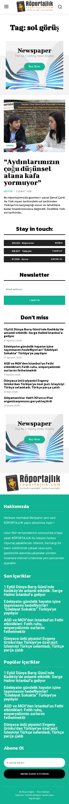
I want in (35, 300)
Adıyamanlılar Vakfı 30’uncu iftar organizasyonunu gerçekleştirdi (28, 399)
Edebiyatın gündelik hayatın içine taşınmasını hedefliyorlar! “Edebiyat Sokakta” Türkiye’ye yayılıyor (31, 349)
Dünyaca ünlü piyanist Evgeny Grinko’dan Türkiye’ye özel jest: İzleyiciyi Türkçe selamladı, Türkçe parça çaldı (34, 384)
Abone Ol (56, 259)
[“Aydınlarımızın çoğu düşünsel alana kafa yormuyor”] (34, 126)
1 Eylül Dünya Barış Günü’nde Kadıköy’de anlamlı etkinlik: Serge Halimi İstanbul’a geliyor (34, 332)
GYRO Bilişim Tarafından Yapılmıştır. (39, 796)
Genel (10, 145)
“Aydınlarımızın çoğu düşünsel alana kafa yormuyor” (32, 171)
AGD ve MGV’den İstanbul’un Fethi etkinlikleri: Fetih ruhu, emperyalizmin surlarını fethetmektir (32, 366)
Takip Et (57, 250)
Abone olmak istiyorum (34, 774)
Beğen (59, 242)
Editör (8, 191)
